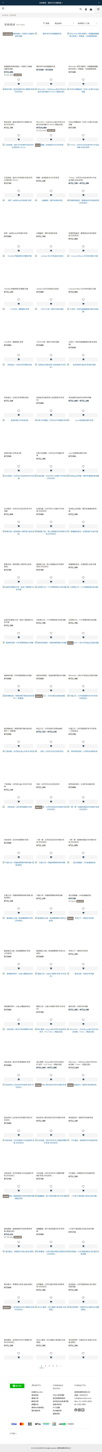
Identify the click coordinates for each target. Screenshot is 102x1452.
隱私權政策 (35, 1410)
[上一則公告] (3, 3)
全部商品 (5, 15)
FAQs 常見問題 (58, 1395)
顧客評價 (34, 1401)
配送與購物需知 (59, 1398)
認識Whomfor (37, 1392)
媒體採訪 (35, 1404)
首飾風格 (13, 15)
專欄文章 (34, 1398)
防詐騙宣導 (57, 1410)
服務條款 (56, 1413)
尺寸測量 (56, 1407)
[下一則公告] (99, 3)
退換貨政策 (57, 1404)
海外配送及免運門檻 (61, 1401)
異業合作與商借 (37, 1407)
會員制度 (34, 1395)
